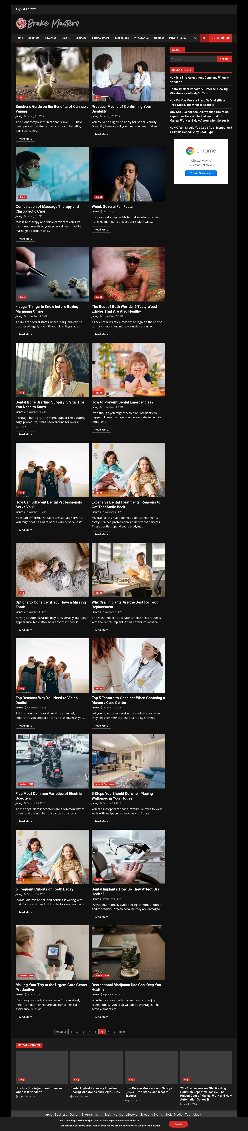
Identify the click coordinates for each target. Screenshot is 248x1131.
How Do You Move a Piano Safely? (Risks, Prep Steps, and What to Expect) (151, 1067)
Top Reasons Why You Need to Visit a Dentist (52, 665)
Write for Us (141, 37)
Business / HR (26, 784)
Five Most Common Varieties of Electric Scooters (52, 761)
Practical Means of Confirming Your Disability (128, 74)
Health (22, 197)
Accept (178, 1124)
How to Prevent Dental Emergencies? (128, 370)
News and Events (151, 1114)
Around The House (104, 784)
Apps (48, 1114)
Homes (118, 1114)
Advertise (50, 37)
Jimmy (19, 116)
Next (122, 1031)
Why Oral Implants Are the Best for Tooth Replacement (128, 570)
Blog (64, 37)
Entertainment (100, 37)
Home (19, 37)
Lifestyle (131, 1114)
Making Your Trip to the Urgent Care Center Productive (52, 952)
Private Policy (177, 37)
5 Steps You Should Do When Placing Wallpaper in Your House (128, 761)
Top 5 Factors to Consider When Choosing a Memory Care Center (128, 665)
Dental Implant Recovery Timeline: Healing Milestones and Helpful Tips (96, 1067)
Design (74, 1114)
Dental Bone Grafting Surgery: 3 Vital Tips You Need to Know (52, 370)
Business (81, 37)
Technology (122, 37)
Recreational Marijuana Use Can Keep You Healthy (128, 952)
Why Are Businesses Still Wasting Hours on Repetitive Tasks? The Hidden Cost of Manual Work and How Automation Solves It (199, 116)
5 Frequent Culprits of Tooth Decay (52, 857)
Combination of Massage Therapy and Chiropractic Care (52, 174)
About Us (33, 37)
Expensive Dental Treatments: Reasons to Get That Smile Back (128, 470)
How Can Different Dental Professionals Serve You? (52, 470)
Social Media (173, 1114)
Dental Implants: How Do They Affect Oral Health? (128, 857)
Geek (107, 1114)
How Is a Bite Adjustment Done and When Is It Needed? (42, 1067)
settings (155, 1125)
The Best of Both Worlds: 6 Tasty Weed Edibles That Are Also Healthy (128, 274)
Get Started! (221, 37)
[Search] (195, 38)
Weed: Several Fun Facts (128, 174)
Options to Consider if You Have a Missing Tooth (52, 570)
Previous (61, 1031)
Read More (25, 138)
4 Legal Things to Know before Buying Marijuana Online (52, 274)
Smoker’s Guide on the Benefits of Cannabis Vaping (52, 74)
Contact (159, 37)
